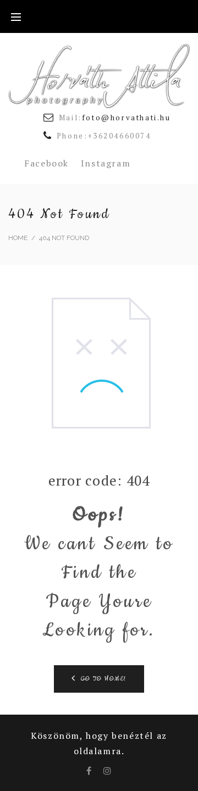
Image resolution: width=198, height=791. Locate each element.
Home (18, 238)
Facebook (46, 163)
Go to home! (104, 679)
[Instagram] (107, 770)
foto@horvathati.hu (126, 117)
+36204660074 (119, 136)
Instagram (105, 163)
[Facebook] (89, 770)
